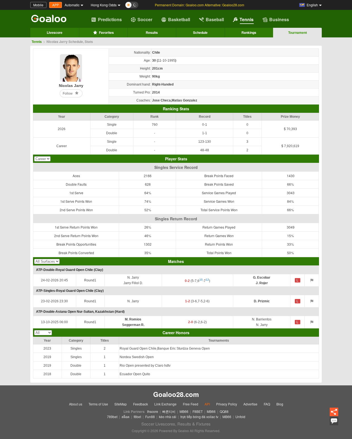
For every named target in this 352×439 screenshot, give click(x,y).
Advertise (250, 404)
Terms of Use (98, 404)
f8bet (137, 416)
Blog (279, 404)
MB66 (184, 411)
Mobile (38, 4)
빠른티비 (168, 411)
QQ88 (224, 411)
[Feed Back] (334, 421)
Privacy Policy (226, 404)
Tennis (247, 19)
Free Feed (190, 404)
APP (55, 4)
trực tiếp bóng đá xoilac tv (199, 416)
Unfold (240, 416)
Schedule (200, 32)
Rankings (248, 32)
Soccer (145, 19)
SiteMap (120, 404)
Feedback (140, 404)
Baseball (215, 19)
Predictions (110, 19)
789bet (112, 416)
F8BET (198, 411)
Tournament (297, 32)
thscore (152, 411)
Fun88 (150, 416)
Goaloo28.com (176, 394)
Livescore (54, 32)
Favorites (106, 32)
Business (279, 19)
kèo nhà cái (167, 416)
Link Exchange (165, 404)
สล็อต (126, 416)
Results (152, 32)
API (207, 404)
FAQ (267, 404)
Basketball (179, 19)
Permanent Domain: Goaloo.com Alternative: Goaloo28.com (199, 4)
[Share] (334, 412)
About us (75, 404)
